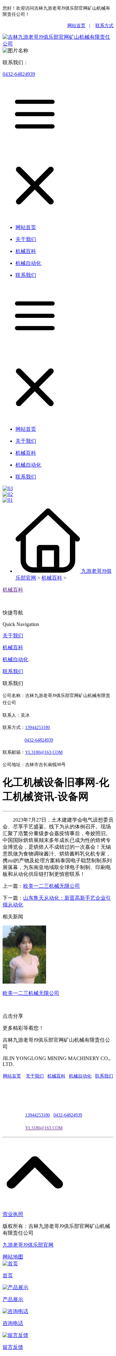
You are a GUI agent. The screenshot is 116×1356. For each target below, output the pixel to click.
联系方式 (104, 25)
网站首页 (76, 25)
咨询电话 (13, 1323)
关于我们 (13, 635)
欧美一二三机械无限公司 (51, 886)
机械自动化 (15, 659)
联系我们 (13, 671)
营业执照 (13, 1214)
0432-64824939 (19, 74)
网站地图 (13, 1257)
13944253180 (37, 727)
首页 (8, 1275)
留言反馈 (13, 1347)
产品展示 (13, 1299)
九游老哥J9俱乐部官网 (28, 1245)
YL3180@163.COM (44, 1128)
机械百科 (52, 578)
